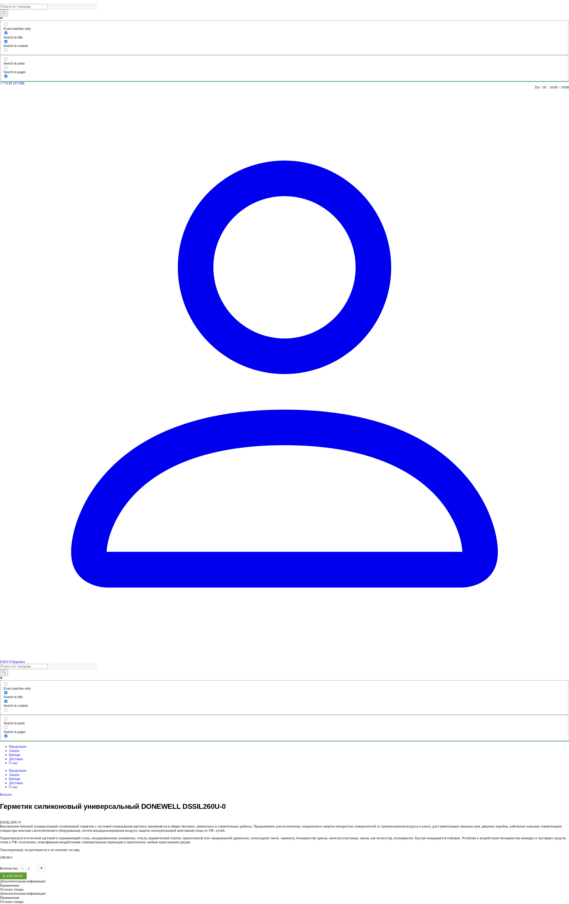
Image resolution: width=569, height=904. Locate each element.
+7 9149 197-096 (12, 83)
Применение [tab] (9, 885)
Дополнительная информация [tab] (22, 881)
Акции (14, 751)
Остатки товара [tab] (12, 889)
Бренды (14, 755)
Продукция (17, 746)
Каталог (6, 794)
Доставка (16, 759)
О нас (13, 763)
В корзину (13, 876)
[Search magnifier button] (4, 12)
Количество (9, 868)
